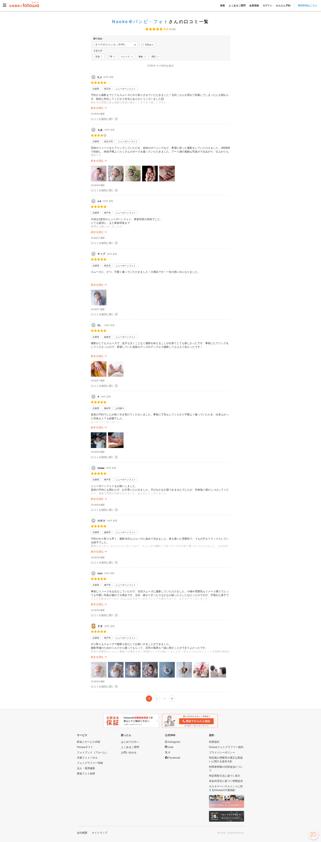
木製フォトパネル (87, 757)
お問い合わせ (129, 752)
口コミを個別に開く (102, 118)
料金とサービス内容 (88, 741)
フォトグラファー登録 (90, 762)
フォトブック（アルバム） (92, 752)
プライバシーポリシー (222, 752)
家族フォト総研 (86, 773)
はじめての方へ (130, 741)
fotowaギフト (85, 747)
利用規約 (214, 741)
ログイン (267, 5)
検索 (222, 5)
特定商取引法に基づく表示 (224, 775)
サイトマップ (99, 832)
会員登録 (254, 5)
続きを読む (97, 107)
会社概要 (82, 832)
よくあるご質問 (237, 5)
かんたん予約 (283, 5)
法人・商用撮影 (86, 768)
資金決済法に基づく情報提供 (226, 780)
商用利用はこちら (307, 5)
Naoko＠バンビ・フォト (140, 21)
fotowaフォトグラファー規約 (226, 747)
